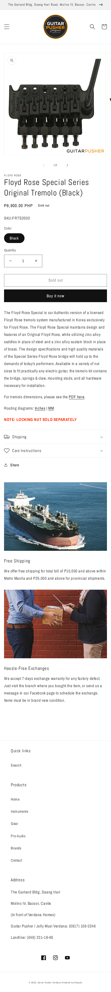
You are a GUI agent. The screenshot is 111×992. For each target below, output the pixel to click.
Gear (14, 823)
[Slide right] (67, 165)
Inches (40, 408)
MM (51, 408)
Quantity (10, 250)
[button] (7, 27)
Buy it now (55, 296)
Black (14, 238)
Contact (16, 860)
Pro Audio (18, 836)
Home (15, 799)
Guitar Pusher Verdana (49, 982)
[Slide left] (44, 165)
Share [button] (14, 465)
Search (16, 765)
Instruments (20, 811)
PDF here (76, 397)
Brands (16, 848)
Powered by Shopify (72, 982)
